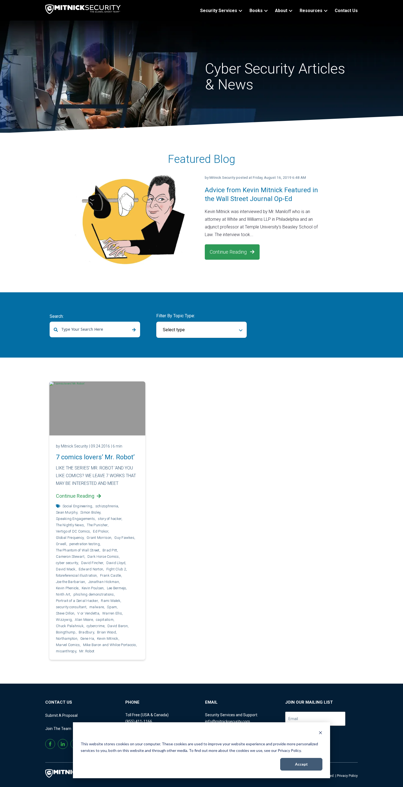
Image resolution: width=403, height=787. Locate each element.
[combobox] (95, 329)
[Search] (134, 330)
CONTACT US (58, 702)
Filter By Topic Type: (175, 315)
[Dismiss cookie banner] (320, 733)
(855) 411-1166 (138, 721)
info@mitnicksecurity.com (227, 721)
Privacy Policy (347, 776)
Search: (57, 316)
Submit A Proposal (61, 715)
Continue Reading (229, 252)
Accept (301, 764)
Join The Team (58, 728)
